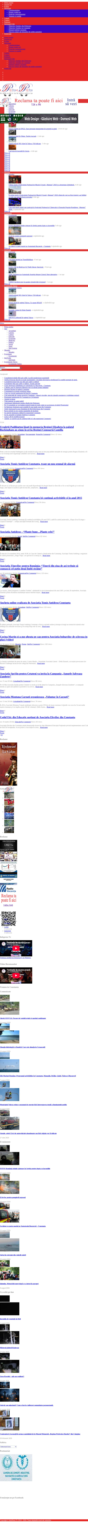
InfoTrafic (7, 250)
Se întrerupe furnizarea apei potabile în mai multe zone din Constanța (27, 407)
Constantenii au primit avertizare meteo (17, 391)
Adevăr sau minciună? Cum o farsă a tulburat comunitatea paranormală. (26, 1405)
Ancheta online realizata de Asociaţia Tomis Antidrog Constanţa (35, 602)
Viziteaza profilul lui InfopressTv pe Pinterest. (15, 958)
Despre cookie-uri (15, 12)
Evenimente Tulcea (10, 286)
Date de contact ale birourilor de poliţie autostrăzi (25, 32)
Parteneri (7, 22)
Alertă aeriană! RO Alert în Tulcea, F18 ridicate (25, 144)
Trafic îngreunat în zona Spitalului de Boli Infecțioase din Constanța (27, 409)
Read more (40, 454)
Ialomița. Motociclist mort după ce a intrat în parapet (19, 1284)
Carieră (6, 18)
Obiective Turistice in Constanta (19, 28)
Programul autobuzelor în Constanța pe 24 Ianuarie (21, 397)
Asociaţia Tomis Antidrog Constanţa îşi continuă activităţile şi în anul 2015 (41, 497)
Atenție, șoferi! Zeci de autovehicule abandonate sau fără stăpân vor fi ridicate (28, 1133)
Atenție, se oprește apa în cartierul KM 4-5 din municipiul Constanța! (27, 419)
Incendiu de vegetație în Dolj (10, 1319)
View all (7, 153)
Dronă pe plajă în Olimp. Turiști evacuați (22, 136)
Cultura (11, 108)
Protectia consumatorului (17, 14)
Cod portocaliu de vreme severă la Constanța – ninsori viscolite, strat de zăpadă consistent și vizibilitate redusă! (41, 395)
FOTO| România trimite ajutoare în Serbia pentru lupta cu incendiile (32, 226)
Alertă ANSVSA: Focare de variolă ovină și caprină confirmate (23, 1018)
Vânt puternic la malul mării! (14, 401)
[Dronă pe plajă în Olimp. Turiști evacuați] (12, 134)
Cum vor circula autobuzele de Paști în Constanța (21, 393)
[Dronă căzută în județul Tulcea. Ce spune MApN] (12, 301)
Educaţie (11, 110)
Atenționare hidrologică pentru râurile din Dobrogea (21, 403)
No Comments (45, 434)
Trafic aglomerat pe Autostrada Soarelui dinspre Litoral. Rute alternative (33, 274)
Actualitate (12, 104)
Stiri (5, 102)
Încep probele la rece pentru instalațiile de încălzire (21, 411)
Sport (10, 119)
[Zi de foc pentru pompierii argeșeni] (15, 234)
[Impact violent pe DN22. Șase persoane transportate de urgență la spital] (12, 127)
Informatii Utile (9, 24)
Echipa (6, 6)
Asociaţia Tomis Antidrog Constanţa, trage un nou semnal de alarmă (37, 463)
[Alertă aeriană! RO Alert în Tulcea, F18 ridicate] (12, 142)
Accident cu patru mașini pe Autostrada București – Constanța (30, 246)
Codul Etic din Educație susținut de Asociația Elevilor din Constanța (37, 717)
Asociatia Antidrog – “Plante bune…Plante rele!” (27, 531)
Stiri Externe (13, 121)
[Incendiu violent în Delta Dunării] (12, 308)
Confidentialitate (14, 10)
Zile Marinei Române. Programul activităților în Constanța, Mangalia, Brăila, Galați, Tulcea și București (38, 1076)
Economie (12, 112)
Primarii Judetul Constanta (17, 30)
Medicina (12, 113)
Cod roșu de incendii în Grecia (19, 151)
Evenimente (13, 215)
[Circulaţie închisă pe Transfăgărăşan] (12, 258)
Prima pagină (8, 3)
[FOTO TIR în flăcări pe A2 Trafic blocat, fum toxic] (12, 265)
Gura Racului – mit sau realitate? (12, 1376)
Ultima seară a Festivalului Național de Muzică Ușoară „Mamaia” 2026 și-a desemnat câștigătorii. (41, 185)
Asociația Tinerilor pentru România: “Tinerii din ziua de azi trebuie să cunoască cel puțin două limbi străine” (39, 567)
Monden (7, 172)
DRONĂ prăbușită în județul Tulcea (21, 318)
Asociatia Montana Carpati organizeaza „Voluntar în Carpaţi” (34, 696)
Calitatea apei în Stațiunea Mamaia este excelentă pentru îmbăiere (26, 387)
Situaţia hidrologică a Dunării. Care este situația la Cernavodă (22, 1047)
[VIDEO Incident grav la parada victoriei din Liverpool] (12, 280)
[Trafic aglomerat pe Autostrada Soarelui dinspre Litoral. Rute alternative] (12, 272)
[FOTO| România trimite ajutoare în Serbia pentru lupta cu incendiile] (15, 224)
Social (11, 117)
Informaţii (7, 8)
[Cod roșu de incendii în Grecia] (12, 149)
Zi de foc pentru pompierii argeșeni (20, 236)
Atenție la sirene (9, 399)
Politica (11, 115)
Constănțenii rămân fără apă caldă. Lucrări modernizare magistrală (26, 378)
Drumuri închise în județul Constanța (16, 389)
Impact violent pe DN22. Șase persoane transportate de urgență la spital (33, 129)
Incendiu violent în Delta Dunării (20, 310)
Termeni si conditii (15, 16)
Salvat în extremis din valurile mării (13, 1255)
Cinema (11, 106)
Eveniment (8, 213)
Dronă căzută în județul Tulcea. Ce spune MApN (25, 303)
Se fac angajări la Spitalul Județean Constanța (19, 415)
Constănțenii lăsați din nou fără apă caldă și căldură (21, 382)
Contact (7, 20)
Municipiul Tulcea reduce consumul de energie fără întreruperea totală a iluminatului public (33, 1105)
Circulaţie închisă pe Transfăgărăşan (21, 260)
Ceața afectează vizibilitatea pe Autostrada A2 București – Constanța (27, 386)
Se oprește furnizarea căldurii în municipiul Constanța (22, 413)
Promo (38, 434)
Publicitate (7, 34)
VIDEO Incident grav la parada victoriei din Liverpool (27, 282)
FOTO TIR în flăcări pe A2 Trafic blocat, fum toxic (26, 267)
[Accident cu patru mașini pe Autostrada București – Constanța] (15, 244)
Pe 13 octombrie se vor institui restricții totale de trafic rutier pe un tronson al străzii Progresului (36, 405)
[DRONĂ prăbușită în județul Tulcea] (12, 316)
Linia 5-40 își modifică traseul (14, 417)
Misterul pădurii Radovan (9, 1348)
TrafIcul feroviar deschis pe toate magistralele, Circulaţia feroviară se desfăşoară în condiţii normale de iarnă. (40, 380)
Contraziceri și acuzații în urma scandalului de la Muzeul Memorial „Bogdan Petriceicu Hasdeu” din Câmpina (40, 1434)
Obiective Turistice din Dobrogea (20, 26)
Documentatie (30, 434)
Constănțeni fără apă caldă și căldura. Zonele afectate (22, 384)
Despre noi (8, 5)
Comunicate (19, 468)
